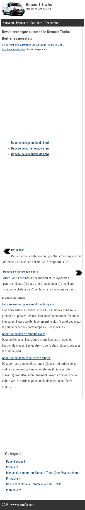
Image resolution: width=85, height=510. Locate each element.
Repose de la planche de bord (30, 154)
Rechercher (52, 23)
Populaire (22, 23)
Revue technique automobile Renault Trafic (24, 45)
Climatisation (55, 45)
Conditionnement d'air (13, 49)
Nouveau (8, 23)
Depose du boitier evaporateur (30, 148)
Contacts (36, 23)
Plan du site (13, 490)
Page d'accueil (15, 461)
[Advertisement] (42, 94)
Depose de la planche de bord (30, 143)
